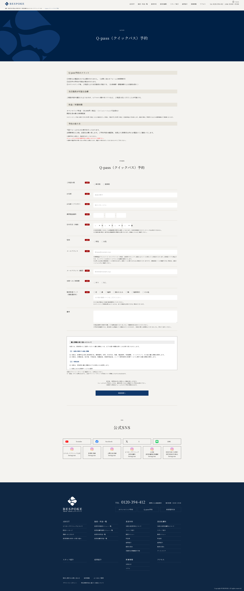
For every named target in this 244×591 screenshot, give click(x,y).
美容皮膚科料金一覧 (100, 538)
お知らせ (129, 564)
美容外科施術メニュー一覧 (102, 526)
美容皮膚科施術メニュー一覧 (103, 530)
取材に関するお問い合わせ (71, 578)
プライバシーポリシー (70, 583)
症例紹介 (185, 4)
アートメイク (161, 551)
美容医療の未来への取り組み (72, 538)
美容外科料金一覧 (100, 534)
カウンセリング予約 (126, 509)
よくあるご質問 (99, 578)
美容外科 (154, 4)
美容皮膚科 (163, 4)
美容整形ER (170, 509)
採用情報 (87, 578)
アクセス (203, 4)
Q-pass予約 (148, 509)
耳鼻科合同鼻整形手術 (133, 551)
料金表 (128, 538)
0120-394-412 (133, 502)
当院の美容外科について (133, 526)
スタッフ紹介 (174, 4)
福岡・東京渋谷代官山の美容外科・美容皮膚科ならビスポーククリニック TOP (23, 8)
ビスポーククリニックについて (73, 526)
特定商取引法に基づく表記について (92, 583)
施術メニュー (130, 534)
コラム (128, 568)
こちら (135, 232)
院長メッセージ (68, 530)
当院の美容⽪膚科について (165, 526)
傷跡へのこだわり (68, 534)
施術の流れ (129, 547)
